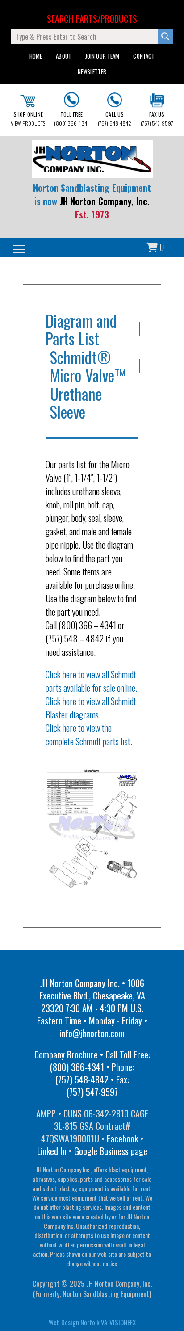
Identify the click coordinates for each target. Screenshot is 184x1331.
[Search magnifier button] (165, 36)
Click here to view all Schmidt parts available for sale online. (91, 681)
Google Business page (110, 1151)
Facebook (122, 1138)
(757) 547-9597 (157, 118)
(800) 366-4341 (71, 118)
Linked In (52, 1151)
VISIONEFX (122, 1322)
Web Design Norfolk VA (78, 1322)
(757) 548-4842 (114, 118)
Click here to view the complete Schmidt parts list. (89, 734)
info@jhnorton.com (92, 1033)
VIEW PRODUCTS (28, 118)
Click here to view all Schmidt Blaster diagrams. (91, 707)
